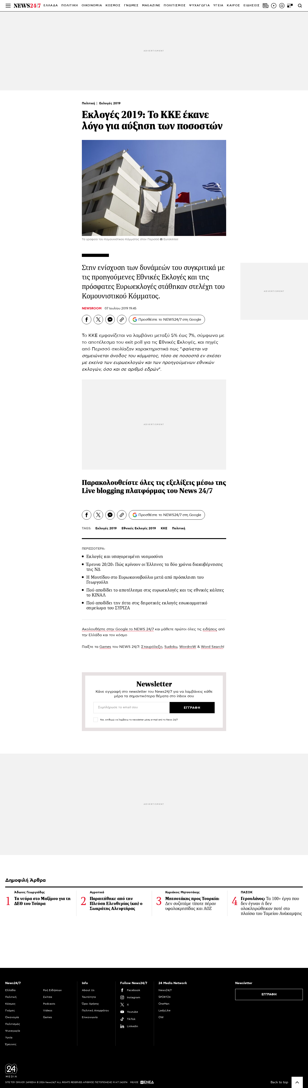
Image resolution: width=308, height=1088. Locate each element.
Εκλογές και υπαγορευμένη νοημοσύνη (124, 556)
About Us (88, 990)
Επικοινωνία (90, 1017)
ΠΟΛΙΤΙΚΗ (69, 5)
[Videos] (274, 6)
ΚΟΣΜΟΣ (113, 5)
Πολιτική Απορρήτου (95, 1010)
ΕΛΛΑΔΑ (51, 5)
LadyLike (164, 1010)
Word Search (212, 647)
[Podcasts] (282, 6)
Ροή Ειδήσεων (52, 990)
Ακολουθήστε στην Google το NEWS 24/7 (118, 629)
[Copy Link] (121, 319)
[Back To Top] (297, 1082)
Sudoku (170, 647)
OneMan (164, 1003)
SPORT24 (164, 997)
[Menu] (8, 5)
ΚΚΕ (164, 528)
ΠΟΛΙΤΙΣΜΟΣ (175, 5)
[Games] (290, 6)
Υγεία (8, 1037)
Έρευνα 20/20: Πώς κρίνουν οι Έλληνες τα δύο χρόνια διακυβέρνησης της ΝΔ (154, 566)
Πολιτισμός (12, 1024)
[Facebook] (86, 319)
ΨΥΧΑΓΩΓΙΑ (199, 5)
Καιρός (233, 5)
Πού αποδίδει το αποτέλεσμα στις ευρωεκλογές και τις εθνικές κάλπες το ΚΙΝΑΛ (155, 592)
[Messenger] (110, 319)
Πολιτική (89, 103)
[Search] (300, 6)
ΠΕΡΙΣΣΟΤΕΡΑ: (93, 548)
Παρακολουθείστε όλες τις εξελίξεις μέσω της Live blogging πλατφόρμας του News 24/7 (154, 487)
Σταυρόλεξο (151, 647)
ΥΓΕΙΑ (218, 5)
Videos (47, 1010)
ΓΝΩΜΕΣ (131, 5)
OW (161, 1017)
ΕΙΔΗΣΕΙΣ (252, 5)
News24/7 (165, 990)
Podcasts (49, 1003)
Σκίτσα (47, 997)
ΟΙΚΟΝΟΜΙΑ (92, 5)
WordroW (187, 647)
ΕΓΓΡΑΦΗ (269, 994)
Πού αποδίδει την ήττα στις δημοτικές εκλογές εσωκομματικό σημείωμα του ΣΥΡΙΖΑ (146, 605)
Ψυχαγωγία (12, 1030)
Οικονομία (12, 1017)
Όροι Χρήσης (90, 1003)
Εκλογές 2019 (110, 103)
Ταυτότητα (89, 997)
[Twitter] (98, 319)
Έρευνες (10, 1044)
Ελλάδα (10, 990)
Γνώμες (10, 1010)
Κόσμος (10, 1003)
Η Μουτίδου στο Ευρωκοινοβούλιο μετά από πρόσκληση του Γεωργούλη (145, 579)
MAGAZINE (151, 5)
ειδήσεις (210, 629)
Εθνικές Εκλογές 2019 (139, 528)
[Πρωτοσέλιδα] (266, 6)
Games (105, 647)
